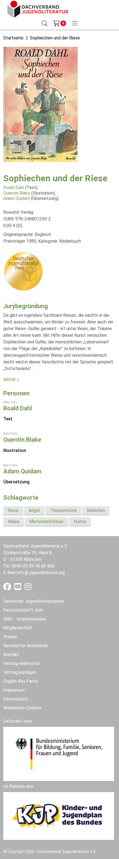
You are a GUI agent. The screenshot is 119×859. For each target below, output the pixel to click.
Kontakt (11, 654)
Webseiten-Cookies (22, 707)
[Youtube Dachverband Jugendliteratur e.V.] (18, 588)
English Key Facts (20, 681)
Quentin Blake (16, 193)
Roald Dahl (13, 187)
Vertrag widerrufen (21, 663)
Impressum (14, 690)
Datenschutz (16, 699)
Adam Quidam (16, 198)
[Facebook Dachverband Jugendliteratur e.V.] (7, 588)
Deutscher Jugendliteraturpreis (33, 601)
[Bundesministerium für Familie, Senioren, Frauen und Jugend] (58, 753)
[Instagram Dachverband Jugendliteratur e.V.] (28, 588)
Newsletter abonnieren (25, 645)
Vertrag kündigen (19, 672)
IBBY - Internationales (24, 619)
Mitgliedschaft (17, 628)
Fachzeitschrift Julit (23, 610)
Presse (10, 636)
